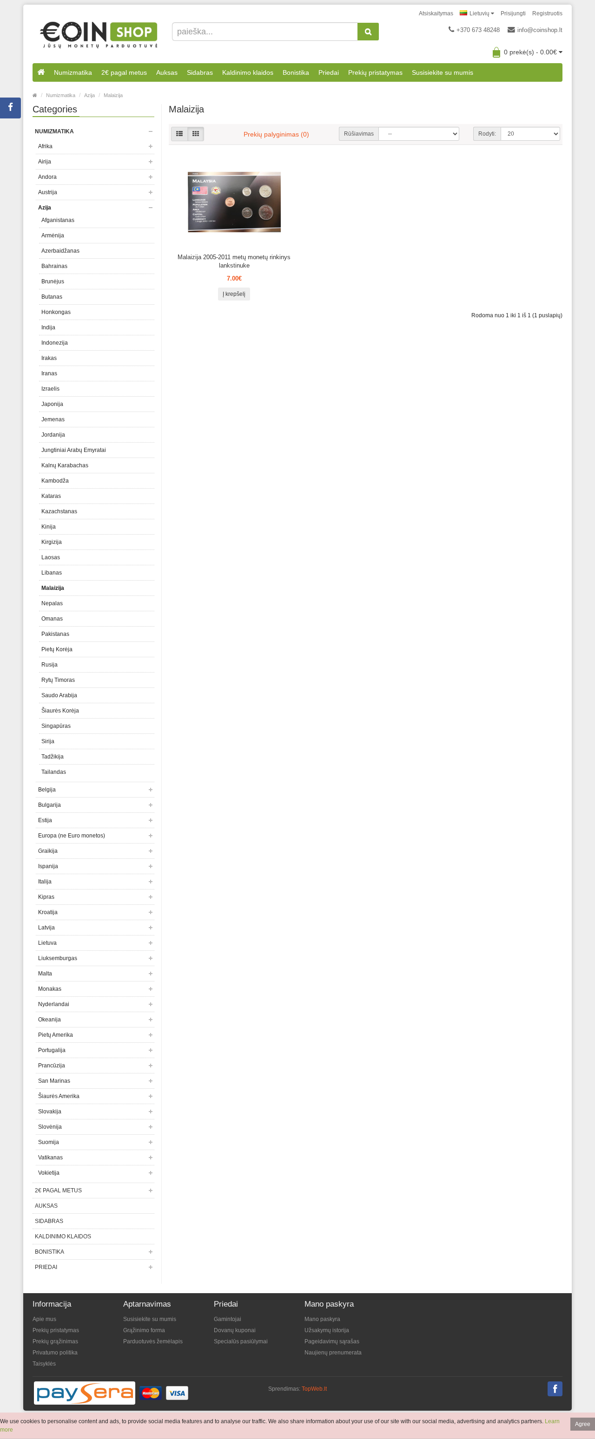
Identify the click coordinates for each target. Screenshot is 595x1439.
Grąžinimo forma (144, 1330)
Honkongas (56, 312)
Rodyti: (487, 134)
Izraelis (50, 389)
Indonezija (54, 343)
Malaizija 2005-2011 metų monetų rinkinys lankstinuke (234, 261)
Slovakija (49, 1111)
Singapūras (56, 726)
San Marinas (54, 1081)
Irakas (49, 358)
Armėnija (52, 235)
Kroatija (48, 912)
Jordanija (53, 435)
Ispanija (48, 866)
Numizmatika (73, 72)
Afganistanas (57, 220)
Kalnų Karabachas (64, 465)
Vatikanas (50, 1157)
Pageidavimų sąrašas (331, 1341)
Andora (47, 177)
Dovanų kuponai (235, 1330)
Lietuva (47, 943)
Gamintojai (227, 1319)
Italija (45, 881)
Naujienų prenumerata (333, 1352)
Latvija (46, 927)
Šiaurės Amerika (58, 1096)
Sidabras (200, 72)
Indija (48, 327)
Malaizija (113, 95)
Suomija (48, 1142)
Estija (45, 820)
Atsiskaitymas (436, 13)
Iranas (49, 373)
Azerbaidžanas (60, 251)
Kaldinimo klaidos (247, 72)
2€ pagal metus (124, 72)
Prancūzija (51, 1065)
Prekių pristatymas (375, 72)
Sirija (47, 741)
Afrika (45, 146)
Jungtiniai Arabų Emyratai (73, 450)
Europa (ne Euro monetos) (71, 835)
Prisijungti (513, 13)
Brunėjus (52, 281)
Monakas (49, 989)
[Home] (35, 95)
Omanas (52, 618)
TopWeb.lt (314, 1389)
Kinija (48, 526)
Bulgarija (49, 805)
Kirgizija (51, 542)
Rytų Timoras (58, 680)
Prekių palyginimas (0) (276, 134)
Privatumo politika (55, 1352)
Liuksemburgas (57, 958)
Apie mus (44, 1319)
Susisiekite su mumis (442, 72)
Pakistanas (55, 634)
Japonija (52, 404)
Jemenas (53, 419)
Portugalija (52, 1050)
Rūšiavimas (359, 134)
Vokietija (49, 1173)
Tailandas (53, 772)
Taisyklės (44, 1364)
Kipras (46, 897)
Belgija (47, 789)
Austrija (47, 192)
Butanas (51, 297)
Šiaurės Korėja (60, 710)
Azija (89, 95)
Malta (45, 973)
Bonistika (296, 72)
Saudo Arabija (59, 695)
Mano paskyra (322, 1319)
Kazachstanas (59, 511)
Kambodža (55, 480)
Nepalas (52, 603)
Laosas (50, 557)
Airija (44, 161)
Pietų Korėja (57, 649)
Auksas (167, 72)
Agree (582, 1424)
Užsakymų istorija (326, 1330)
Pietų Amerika (55, 1035)
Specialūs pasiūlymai (241, 1341)
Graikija (48, 851)
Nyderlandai (53, 1004)
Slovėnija (50, 1127)
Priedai (328, 72)
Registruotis (547, 13)
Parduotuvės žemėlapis (153, 1341)
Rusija (49, 664)
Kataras (51, 496)
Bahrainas (54, 266)
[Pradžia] (41, 72)
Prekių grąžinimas (55, 1341)
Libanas (51, 572)
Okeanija (49, 1019)
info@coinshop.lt (539, 29)
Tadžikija (52, 756)
